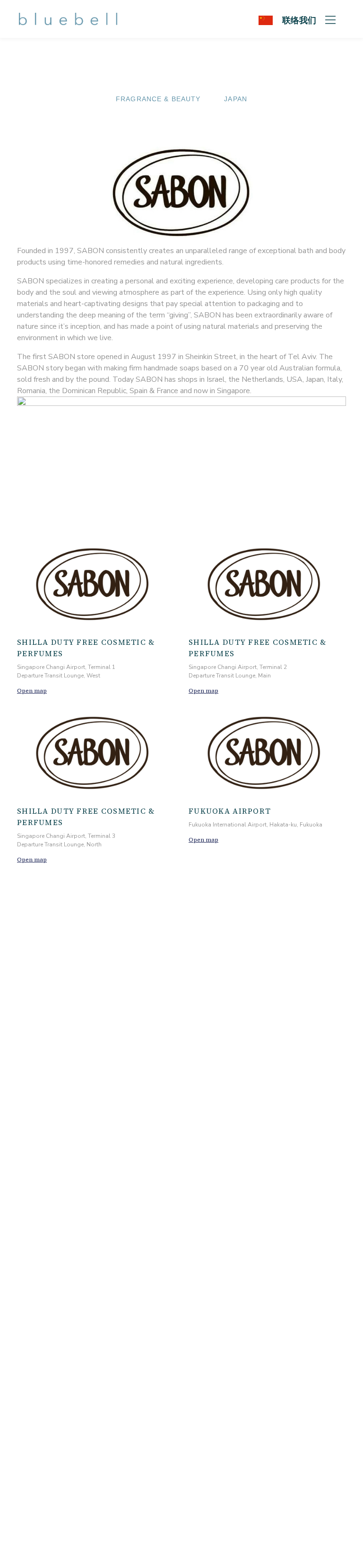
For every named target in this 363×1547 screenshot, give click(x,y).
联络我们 (299, 20)
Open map (32, 690)
